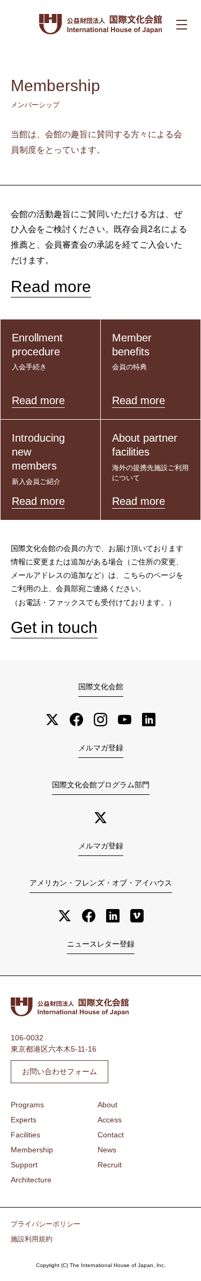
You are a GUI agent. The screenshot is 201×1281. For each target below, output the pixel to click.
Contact (111, 1134)
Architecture (31, 1179)
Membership (32, 1149)
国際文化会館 (100, 686)
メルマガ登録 (100, 747)
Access (110, 1119)
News (107, 1149)
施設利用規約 (32, 1239)
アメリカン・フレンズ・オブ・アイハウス (100, 882)
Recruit (110, 1164)
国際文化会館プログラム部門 (101, 784)
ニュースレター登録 (101, 944)
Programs (27, 1104)
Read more (51, 286)
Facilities (25, 1134)
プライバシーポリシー (45, 1224)
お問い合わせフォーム (59, 1071)
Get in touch (54, 627)
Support (24, 1164)
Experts (23, 1119)
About (107, 1104)
